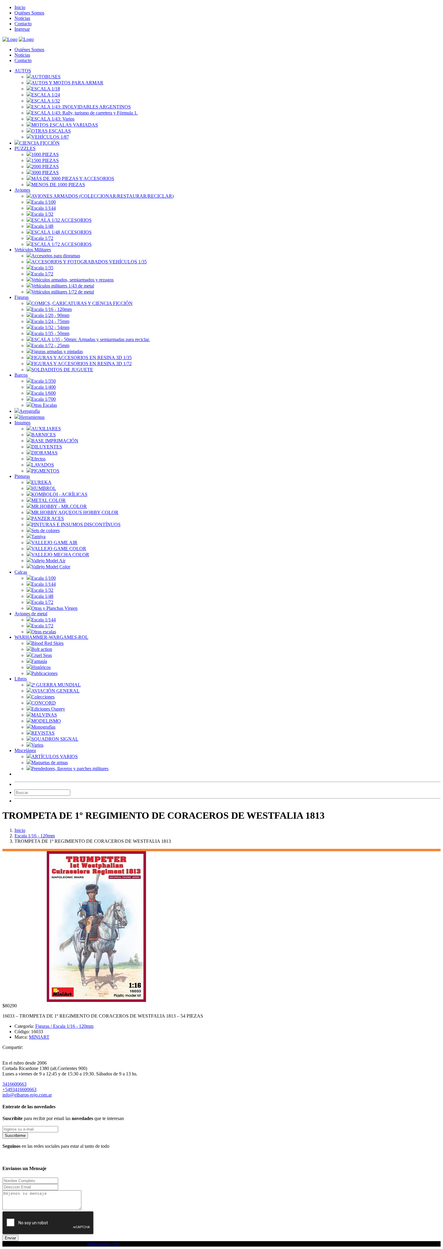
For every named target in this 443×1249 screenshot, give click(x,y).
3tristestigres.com (103, 1243)
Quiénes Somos (29, 12)
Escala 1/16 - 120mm (34, 835)
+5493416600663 (19, 1089)
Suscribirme (15, 1135)
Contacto (23, 23)
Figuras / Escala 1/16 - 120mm (64, 1026)
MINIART (39, 1037)
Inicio (19, 7)
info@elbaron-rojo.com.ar (27, 1094)
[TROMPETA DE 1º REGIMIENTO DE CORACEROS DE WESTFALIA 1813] (96, 1000)
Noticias (22, 18)
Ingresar (22, 29)
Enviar (10, 1238)
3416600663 (14, 1084)
